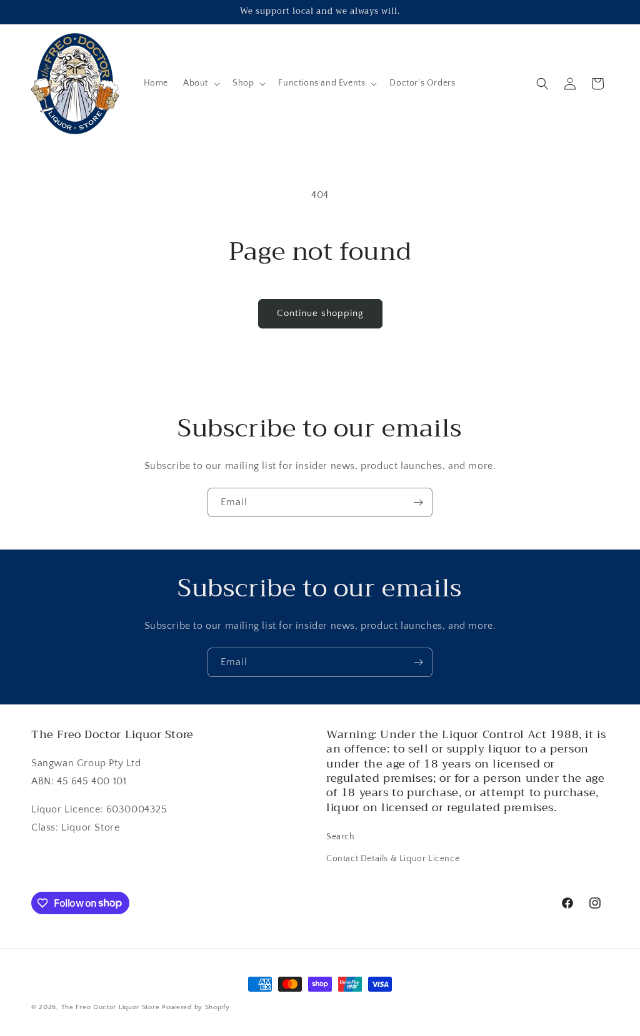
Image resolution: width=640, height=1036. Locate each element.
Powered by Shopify (196, 1007)
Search (340, 837)
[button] (200, 83)
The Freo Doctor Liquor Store (110, 1007)
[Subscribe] (418, 502)
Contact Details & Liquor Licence (392, 859)
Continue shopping (320, 313)
